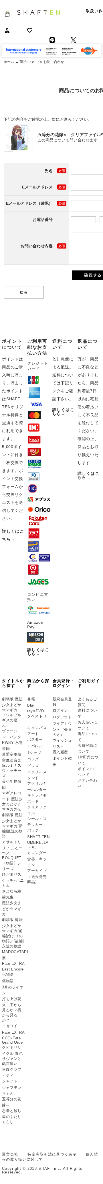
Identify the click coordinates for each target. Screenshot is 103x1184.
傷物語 (8, 981)
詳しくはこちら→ (38, 651)
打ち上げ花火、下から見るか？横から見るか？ (11, 1009)
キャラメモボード (37, 798)
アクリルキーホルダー (37, 786)
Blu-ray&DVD (35, 708)
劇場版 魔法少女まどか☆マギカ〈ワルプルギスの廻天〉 (12, 712)
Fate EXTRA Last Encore (13, 966)
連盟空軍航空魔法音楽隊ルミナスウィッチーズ (11, 765)
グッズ (33, 766)
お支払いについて (87, 725)
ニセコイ (9, 1026)
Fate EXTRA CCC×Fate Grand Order (13, 1037)
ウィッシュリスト (62, 743)
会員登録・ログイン (64, 683)
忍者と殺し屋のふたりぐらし (11, 1116)
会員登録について (87, 748)
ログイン (60, 710)
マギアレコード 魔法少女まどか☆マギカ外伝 (12, 801)
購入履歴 (60, 752)
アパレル (35, 746)
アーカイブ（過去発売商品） (37, 876)
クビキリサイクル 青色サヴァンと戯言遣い (12, 1055)
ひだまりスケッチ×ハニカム (13, 880)
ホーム (9, 62)
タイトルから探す (13, 683)
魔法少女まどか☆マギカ (11, 908)
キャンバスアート (37, 731)
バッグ (33, 759)
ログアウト (62, 717)
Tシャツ (34, 752)
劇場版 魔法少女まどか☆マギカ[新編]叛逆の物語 (12, 825)
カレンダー (37, 853)
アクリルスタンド (37, 775)
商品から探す (38, 683)
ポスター (35, 739)
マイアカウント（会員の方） (62, 729)
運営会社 (10, 1154)
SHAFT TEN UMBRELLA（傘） (38, 842)
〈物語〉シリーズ (11, 866)
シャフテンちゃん (11, 1090)
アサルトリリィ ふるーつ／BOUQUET (12, 850)
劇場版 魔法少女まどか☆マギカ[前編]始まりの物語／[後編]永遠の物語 (13, 933)
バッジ (33, 830)
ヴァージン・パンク (11, 734)
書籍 (31, 699)
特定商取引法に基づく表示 (52, 1154)
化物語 (8, 974)
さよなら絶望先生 (11, 894)
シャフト (9, 1081)
